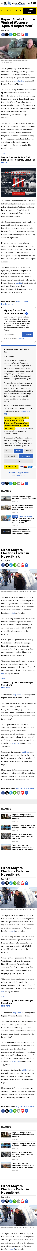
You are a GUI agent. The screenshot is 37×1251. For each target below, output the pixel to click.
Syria (25, 301)
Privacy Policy (21, 338)
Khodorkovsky (7, 304)
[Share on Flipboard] (22, 34)
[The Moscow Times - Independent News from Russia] (14, 3)
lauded (25, 710)
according (16, 743)
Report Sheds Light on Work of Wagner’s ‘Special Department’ (18, 22)
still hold (25, 752)
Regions (19, 788)
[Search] (31, 3)
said (2, 673)
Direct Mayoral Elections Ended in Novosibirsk (15, 553)
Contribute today (29, 11)
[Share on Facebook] (3, 34)
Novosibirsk (29, 788)
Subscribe (28, 334)
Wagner (19, 301)
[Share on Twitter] (7, 34)
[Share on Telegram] (11, 34)
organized (17, 695)
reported (11, 613)
